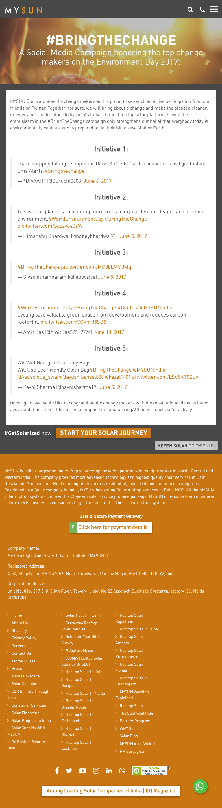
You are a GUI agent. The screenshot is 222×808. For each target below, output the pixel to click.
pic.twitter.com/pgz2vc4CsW (49, 226)
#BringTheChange (126, 219)
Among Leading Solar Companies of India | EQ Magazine (111, 791)
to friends (186, 446)
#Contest (128, 307)
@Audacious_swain (39, 377)
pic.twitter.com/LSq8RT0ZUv (165, 377)
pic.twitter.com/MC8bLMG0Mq (96, 267)
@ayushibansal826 (83, 377)
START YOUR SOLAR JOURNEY (103, 433)
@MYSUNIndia (156, 307)
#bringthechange (65, 171)
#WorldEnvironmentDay (75, 219)
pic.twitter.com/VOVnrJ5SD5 (73, 322)
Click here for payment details (112, 527)
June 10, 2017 (108, 332)
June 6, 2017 (98, 181)
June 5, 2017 (133, 236)
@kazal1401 (118, 377)
